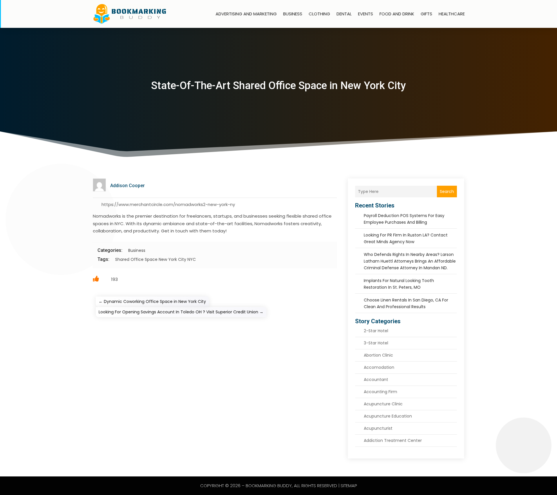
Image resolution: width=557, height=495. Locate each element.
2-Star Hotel (376, 331)
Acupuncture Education (388, 416)
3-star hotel (376, 343)
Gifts (426, 14)
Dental (344, 14)
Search (447, 191)
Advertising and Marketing (246, 14)
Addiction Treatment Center (393, 440)
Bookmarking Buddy (269, 486)
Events (365, 14)
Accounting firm (380, 392)
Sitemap (349, 486)
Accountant (376, 379)
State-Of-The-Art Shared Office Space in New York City (278, 86)
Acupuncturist (378, 428)
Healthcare (452, 14)
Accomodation (379, 367)
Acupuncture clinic (383, 404)
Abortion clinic (378, 355)
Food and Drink (396, 14)
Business (292, 14)
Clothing (319, 14)
